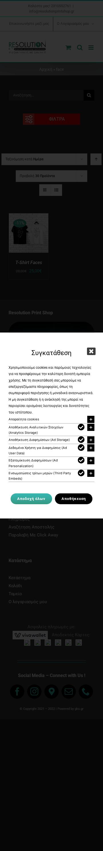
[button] (51, 419)
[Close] (91, 351)
